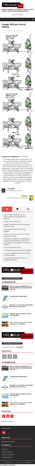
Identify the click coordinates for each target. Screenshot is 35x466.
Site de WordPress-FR (7, 457)
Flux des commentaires (8, 454)
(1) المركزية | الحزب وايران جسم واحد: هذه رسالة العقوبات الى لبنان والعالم (21, 323)
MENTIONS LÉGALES (7, 421)
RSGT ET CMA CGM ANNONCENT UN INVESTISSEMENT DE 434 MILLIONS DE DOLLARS (15, 217)
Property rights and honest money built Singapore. (20, 314)
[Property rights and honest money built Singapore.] (5, 317)
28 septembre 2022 (8, 30)
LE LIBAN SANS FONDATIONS (12, 221)
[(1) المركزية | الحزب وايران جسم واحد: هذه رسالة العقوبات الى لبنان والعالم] (5, 326)
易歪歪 (2, 465)
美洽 (14, 465)
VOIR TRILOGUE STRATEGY (12, 278)
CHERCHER (20, 347)
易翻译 (5, 465)
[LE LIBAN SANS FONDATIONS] (5, 299)
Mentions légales (6, 428)
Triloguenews (18, 30)
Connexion (4, 449)
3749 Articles (24, 156)
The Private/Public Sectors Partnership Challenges (17, 250)
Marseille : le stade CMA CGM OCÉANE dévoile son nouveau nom (21, 305)
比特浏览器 (10, 465)
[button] (33, 19)
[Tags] (17, 209)
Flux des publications (7, 452)
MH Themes (28, 462)
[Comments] (28, 209)
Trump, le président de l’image (12, 247)
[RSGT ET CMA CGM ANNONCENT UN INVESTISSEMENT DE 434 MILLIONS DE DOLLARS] (5, 289)
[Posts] (7, 209)
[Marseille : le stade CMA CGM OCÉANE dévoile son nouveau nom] (5, 308)
